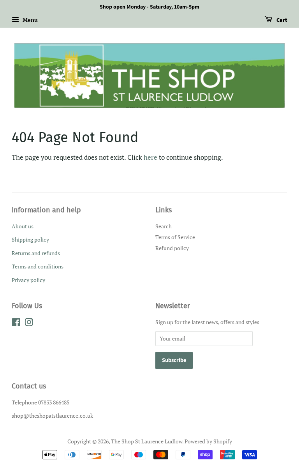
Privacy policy (28, 280)
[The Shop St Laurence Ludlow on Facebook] (16, 323)
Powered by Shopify (208, 441)
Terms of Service (175, 237)
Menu (29, 19)
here (150, 157)
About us (22, 226)
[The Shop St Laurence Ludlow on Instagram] (29, 323)
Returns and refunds (36, 253)
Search (163, 226)
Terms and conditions (37, 266)
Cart (281, 20)
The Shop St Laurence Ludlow (146, 441)
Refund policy (172, 248)
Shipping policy (30, 239)
